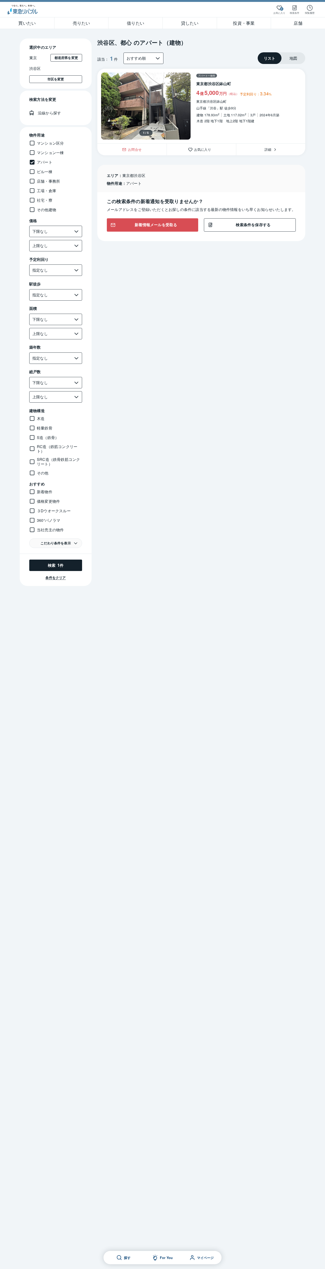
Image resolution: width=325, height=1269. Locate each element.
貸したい (189, 23)
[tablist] (281, 58)
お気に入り (204, 149)
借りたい (135, 23)
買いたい (27, 23)
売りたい (81, 23)
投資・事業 (244, 23)
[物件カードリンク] (201, 106)
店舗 (298, 23)
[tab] (269, 58)
